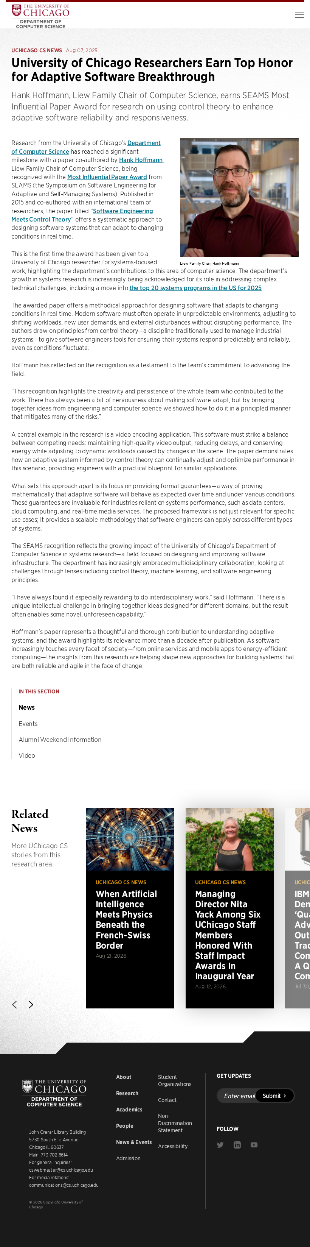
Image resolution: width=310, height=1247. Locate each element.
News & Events (134, 1142)
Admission (128, 1158)
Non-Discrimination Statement (175, 1122)
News (27, 707)
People (124, 1125)
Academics (129, 1109)
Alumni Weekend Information (60, 739)
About (123, 1077)
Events (28, 723)
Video (27, 755)
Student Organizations (174, 1080)
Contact (167, 1099)
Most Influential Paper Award (107, 176)
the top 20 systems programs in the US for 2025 (196, 287)
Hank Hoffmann (141, 159)
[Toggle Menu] (299, 15)
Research (127, 1093)
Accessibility (173, 1145)
